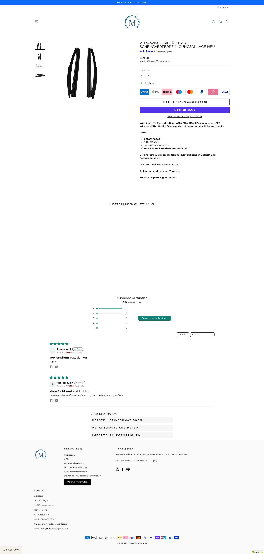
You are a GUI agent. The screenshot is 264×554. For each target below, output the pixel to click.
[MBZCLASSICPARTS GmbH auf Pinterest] (128, 469)
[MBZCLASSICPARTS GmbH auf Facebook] (122, 469)
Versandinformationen (75, 472)
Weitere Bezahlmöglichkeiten (184, 116)
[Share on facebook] (51, 367)
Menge (144, 71)
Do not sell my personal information (82, 476)
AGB (66, 459)
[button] (147, 51)
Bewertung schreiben (154, 318)
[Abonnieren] (155, 460)
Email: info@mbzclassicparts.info (51, 528)
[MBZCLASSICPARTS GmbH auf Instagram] (117, 469)
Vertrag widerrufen (77, 482)
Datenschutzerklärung (75, 467)
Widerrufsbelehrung (74, 463)
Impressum (70, 455)
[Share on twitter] (56, 367)
